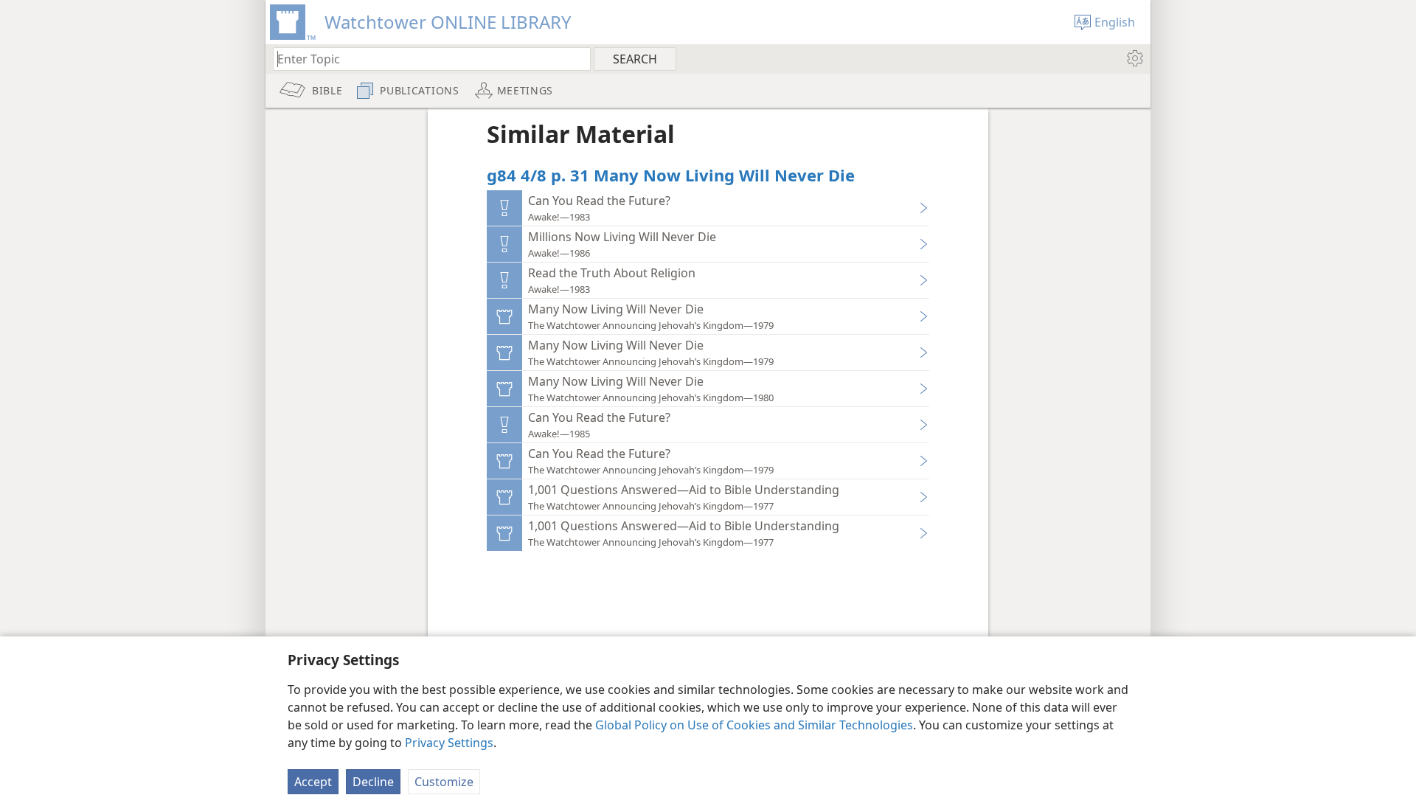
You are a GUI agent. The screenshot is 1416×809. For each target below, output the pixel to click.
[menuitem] (1134, 58)
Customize (443, 782)
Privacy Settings (449, 743)
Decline (373, 782)
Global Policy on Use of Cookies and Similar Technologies (754, 725)
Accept (313, 782)
